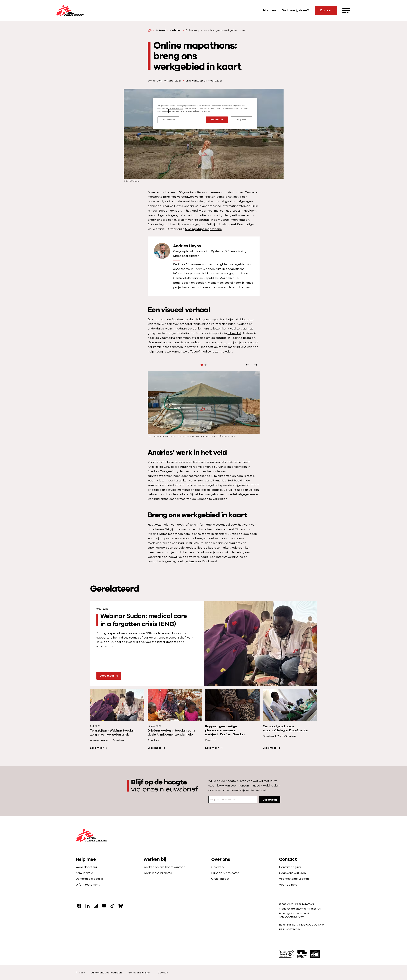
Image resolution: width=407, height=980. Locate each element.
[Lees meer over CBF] (286, 954)
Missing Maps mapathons (203, 229)
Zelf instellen (168, 120)
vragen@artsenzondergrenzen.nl (300, 908)
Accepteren (217, 120)
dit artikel (234, 333)
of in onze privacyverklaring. (197, 111)
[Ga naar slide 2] (205, 365)
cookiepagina (175, 111)
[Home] (149, 30)
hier (191, 561)
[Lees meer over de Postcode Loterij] (302, 954)
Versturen (269, 800)
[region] (205, 113)
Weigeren (242, 120)
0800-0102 (286, 904)
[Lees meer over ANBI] (315, 954)
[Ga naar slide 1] (201, 365)
